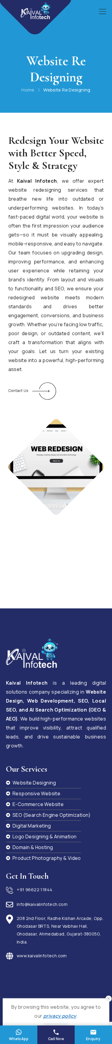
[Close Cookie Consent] (108, 999)
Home (28, 90)
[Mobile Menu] (102, 11)
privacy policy (59, 1016)
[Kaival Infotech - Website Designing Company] (35, 10)
